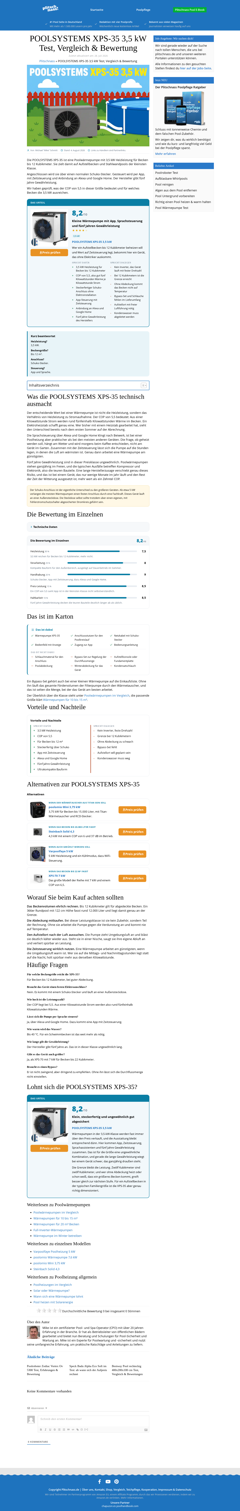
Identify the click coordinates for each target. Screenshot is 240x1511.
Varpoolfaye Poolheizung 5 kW (54, 1252)
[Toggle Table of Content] (142, 385)
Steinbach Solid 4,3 (61, 831)
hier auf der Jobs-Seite (195, 68)
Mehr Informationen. (132, 1497)
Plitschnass (47, 61)
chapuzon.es (109, 1506)
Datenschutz (183, 1489)
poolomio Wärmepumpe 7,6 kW (55, 1257)
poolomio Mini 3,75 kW (64, 807)
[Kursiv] (45, 1430)
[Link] (77, 1430)
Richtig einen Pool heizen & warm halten (183, 202)
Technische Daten (45, 527)
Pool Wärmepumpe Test (171, 208)
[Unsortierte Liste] (64, 1430)
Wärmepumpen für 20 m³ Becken (56, 1224)
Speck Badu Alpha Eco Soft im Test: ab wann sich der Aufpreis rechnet (88, 1370)
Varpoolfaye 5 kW (61, 851)
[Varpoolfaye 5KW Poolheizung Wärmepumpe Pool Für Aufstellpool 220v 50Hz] (38, 854)
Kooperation (149, 1489)
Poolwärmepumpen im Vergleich (106, 695)
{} (82, 1429)
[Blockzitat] (68, 1430)
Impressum (165, 1489)
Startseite (96, 10)
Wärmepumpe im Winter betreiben (57, 1236)
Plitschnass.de (70, 1489)
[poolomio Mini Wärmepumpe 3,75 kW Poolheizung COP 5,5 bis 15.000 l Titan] (38, 810)
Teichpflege (133, 1489)
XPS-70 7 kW (57, 876)
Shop (109, 1489)
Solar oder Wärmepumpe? (51, 1291)
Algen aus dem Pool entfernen (176, 190)
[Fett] (41, 1430)
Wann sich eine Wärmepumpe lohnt (58, 1296)
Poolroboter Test (166, 173)
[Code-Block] (73, 1430)
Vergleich (119, 1489)
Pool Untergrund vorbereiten (175, 196)
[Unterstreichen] (50, 1430)
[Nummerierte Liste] (59, 1430)
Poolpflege (143, 10)
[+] (86, 1429)
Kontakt (99, 1489)
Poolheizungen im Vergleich (52, 1285)
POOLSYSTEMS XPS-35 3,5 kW (92, 242)
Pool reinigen (164, 184)
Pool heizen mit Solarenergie (53, 1302)
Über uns (87, 1489)
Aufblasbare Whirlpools (171, 178)
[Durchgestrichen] (54, 1430)
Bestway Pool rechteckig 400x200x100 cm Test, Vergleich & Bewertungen (127, 1370)
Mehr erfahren (165, 154)
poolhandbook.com (127, 1506)
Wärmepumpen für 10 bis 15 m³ (65, 700)
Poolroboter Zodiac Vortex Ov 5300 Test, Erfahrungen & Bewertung (45, 1370)
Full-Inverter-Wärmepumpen (52, 1230)
